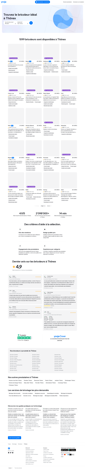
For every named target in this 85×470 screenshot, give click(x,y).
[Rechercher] (31, 23)
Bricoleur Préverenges (59, 359)
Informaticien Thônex (51, 382)
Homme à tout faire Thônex (15, 380)
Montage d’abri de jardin (14, 393)
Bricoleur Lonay (58, 356)
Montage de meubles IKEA (51, 395)
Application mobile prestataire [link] (32, 454)
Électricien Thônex (38, 380)
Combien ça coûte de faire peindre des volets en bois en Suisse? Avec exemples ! (50, 416)
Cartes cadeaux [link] (29, 459)
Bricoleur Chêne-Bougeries (15, 359)
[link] (9, 448)
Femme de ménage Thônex (15, 382)
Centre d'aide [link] (46, 449)
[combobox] (10, 23)
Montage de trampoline (66, 393)
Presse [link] (44, 455)
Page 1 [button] (42, 205)
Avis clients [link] (28, 455)
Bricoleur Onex (13, 368)
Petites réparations (64, 395)
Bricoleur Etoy (57, 354)
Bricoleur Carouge (14, 356)
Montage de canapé (38, 395)
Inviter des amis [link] (29, 457)
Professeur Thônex (13, 385)
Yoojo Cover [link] (45, 451)
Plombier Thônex (28, 380)
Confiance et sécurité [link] (47, 452)
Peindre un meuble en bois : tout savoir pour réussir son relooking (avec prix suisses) (16, 416)
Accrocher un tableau (28, 393)
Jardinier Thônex (59, 380)
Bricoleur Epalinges (36, 359)
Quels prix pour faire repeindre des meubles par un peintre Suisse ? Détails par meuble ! (68, 416)
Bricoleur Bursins (58, 366)
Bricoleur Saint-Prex (59, 361)
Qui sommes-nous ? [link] (30, 464)
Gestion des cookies (47, 462)
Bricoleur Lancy (13, 363)
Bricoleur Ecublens (14, 354)
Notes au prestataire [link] (30, 462)
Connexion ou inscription (78, 1)
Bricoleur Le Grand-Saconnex (16, 365)
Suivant (48, 205)
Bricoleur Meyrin (13, 366)
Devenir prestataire (67, 1)
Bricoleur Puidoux (36, 366)
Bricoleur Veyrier (35, 356)
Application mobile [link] (29, 452)
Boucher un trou (27, 395)
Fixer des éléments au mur (15, 395)
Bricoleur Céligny (13, 358)
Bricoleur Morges (58, 358)
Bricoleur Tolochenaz (59, 363)
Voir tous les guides (14, 437)
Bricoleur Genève (13, 361)
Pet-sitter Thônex (39, 382)
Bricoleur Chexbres (36, 363)
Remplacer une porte (40, 393)
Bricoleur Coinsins (58, 368)
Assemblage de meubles (53, 393)
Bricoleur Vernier (13, 370)
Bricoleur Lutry (35, 365)
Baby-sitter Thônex (28, 382)
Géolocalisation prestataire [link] (31, 460)
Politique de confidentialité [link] (48, 459)
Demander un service (43, 2)
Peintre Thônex (48, 380)
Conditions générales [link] (47, 457)
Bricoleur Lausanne (36, 361)
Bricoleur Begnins (58, 365)
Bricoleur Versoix (35, 354)
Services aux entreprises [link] (48, 454)
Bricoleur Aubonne (36, 370)
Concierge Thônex (62, 382)
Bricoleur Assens (35, 358)
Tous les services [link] (18, 468)
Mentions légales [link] (46, 460)
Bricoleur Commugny (59, 370)
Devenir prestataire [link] (30, 451)
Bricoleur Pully (35, 368)
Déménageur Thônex (70, 380)
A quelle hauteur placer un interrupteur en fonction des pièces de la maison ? (32, 416)
